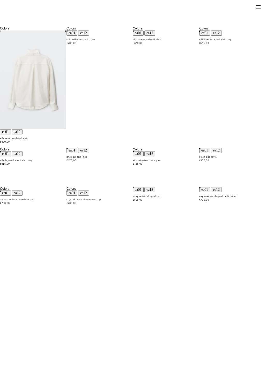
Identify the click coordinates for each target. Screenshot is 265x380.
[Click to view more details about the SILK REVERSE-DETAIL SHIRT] (33, 80)
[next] (17, 131)
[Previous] (5, 131)
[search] (242, 6)
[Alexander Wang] (26, 7)
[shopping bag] (251, 6)
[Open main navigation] (258, 6)
